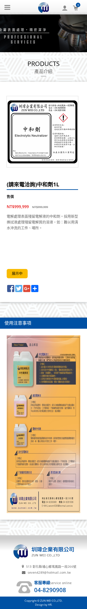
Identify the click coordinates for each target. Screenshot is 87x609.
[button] (67, 7)
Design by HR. (43, 605)
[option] (42, 131)
